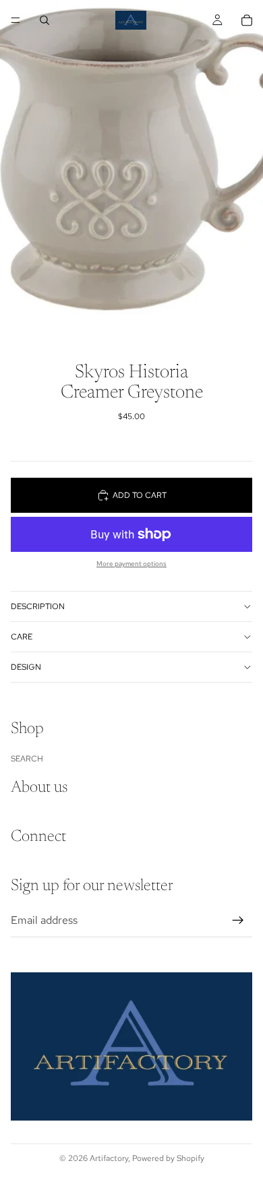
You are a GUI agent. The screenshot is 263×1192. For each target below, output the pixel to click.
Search (27, 758)
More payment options (131, 563)
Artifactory (109, 1158)
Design (26, 667)
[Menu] (15, 20)
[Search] (44, 20)
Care (21, 636)
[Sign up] (238, 920)
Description (38, 606)
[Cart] (247, 20)
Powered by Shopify (168, 1158)
